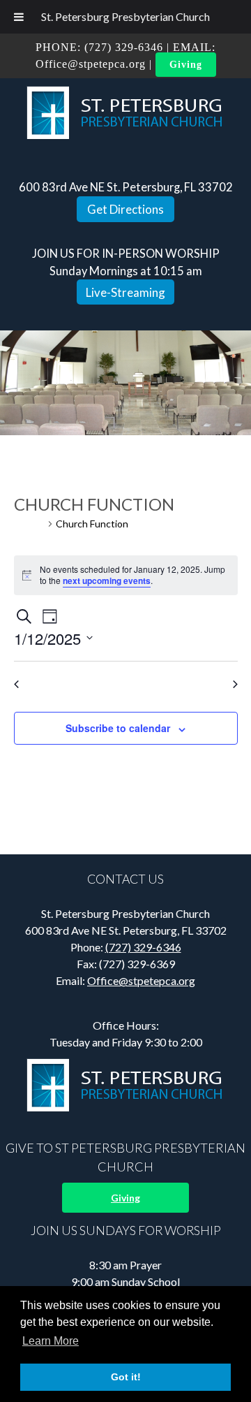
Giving (185, 64)
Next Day (209, 683)
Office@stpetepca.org (91, 64)
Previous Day (49, 683)
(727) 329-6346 (123, 47)
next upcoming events (107, 580)
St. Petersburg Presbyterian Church (125, 16)
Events (29, 524)
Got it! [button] (126, 1376)
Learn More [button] (50, 1341)
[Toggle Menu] (19, 17)
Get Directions (125, 209)
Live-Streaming (125, 292)
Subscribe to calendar (118, 728)
